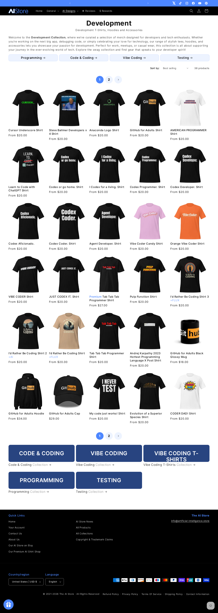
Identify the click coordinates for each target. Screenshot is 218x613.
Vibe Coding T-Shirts (167, 464)
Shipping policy (174, 594)
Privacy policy (130, 594)
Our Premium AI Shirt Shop (25, 551)
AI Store (69, 594)
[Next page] (118, 79)
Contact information (197, 594)
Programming (31, 58)
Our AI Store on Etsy (21, 545)
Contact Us (15, 533)
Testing (183, 58)
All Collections (84, 533)
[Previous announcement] (70, 3)
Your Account (17, 527)
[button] (52, 10)
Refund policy (111, 594)
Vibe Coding (132, 58)
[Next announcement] (148, 3)
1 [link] (100, 79)
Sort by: (155, 68)
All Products (83, 527)
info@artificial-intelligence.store (190, 520)
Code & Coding (82, 58)
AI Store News (84, 521)
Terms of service (152, 594)
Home (12, 521)
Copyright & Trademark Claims (94, 539)
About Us (14, 539)
